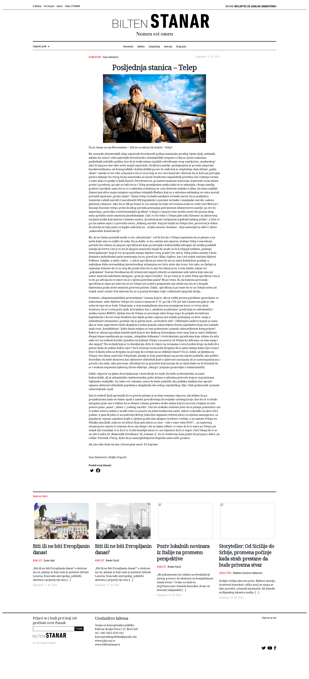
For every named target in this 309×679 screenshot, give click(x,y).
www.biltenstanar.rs (107, 644)
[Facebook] (98, 470)
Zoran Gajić (49, 560)
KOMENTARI (95, 57)
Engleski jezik (40, 46)
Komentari (128, 46)
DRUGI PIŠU (225, 573)
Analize (141, 46)
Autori (60, 6)
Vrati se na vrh (269, 617)
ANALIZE (37, 560)
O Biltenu (37, 6)
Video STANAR (72, 6)
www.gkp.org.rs (105, 640)
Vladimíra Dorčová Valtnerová (247, 573)
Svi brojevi (49, 6)
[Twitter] (92, 470)
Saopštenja (154, 46)
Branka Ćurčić (112, 560)
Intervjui (168, 46)
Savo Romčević (110, 57)
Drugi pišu (181, 46)
